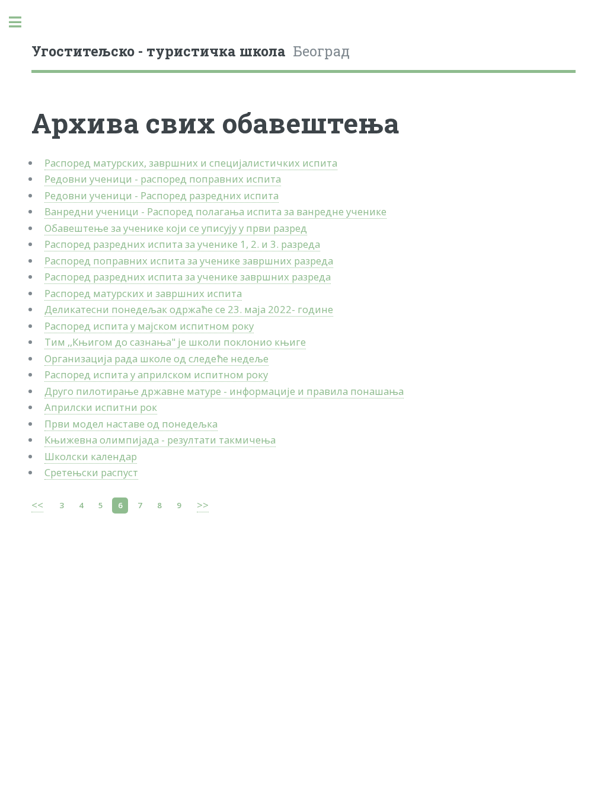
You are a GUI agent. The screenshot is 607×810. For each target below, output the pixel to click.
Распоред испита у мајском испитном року (149, 326)
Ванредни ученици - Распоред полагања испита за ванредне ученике (215, 211)
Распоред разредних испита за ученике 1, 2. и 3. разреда (182, 244)
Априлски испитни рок (100, 407)
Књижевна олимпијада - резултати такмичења (160, 440)
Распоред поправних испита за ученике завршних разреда (188, 260)
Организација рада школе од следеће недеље (156, 358)
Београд (190, 51)
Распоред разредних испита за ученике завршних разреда (187, 276)
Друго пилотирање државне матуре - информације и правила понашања (224, 391)
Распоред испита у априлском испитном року (156, 374)
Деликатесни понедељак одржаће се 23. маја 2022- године (188, 309)
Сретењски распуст (91, 472)
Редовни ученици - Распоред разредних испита (161, 195)
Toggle (21, 22)
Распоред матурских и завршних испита (143, 293)
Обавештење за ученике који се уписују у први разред (175, 228)
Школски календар (90, 456)
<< (37, 505)
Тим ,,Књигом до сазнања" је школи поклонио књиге (175, 342)
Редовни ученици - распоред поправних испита (162, 179)
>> (203, 505)
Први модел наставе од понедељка (131, 423)
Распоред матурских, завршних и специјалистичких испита (190, 163)
